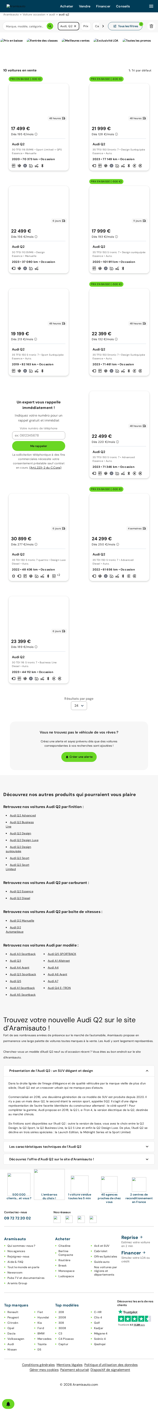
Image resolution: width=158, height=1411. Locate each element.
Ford (40, 1328)
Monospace (66, 1271)
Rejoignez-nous (18, 1256)
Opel (10, 1328)
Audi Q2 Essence (21, 891)
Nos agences (16, 1251)
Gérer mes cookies (44, 1370)
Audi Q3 (15, 961)
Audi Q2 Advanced (23, 815)
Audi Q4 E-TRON (59, 988)
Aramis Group (17, 1283)
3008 (62, 1328)
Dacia (11, 1333)
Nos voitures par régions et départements (105, 1270)
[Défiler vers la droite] (103, 26)
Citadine (64, 1246)
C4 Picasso (66, 1339)
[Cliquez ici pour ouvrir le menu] (151, 6)
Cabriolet (100, 1251)
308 (61, 1323)
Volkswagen (15, 1339)
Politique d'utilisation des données (111, 1365)
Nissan (12, 1349)
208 (61, 1312)
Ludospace (66, 1276)
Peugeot (13, 1317)
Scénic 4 (100, 1339)
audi (52, 14)
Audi (10, 1344)
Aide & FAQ (15, 1262)
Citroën (12, 1323)
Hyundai (43, 1317)
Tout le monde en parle (23, 1267)
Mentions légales (70, 1365)
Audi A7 (53, 981)
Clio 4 (98, 1317)
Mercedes (44, 1339)
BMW (41, 1333)
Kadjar (98, 1328)
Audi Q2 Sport (19, 858)
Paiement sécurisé (74, 1370)
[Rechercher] (50, 26)
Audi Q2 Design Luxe (24, 840)
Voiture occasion (34, 14)
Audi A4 (53, 967)
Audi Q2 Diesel (20, 898)
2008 (62, 1317)
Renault (12, 1312)
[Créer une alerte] (8, 1404)
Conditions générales (38, 1365)
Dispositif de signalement (110, 1370)
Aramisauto (11, 14)
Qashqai (100, 1344)
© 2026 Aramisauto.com (79, 1384)
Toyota (42, 1344)
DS (39, 1349)
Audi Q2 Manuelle (22, 920)
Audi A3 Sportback (23, 954)
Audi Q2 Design (20, 833)
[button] (75, 26)
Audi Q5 (15, 981)
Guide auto (102, 1262)
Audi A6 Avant (57, 974)
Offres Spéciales (105, 1256)
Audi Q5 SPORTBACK (62, 954)
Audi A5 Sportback (23, 995)
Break (62, 1265)
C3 (60, 1333)
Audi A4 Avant (19, 967)
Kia (39, 1323)
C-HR (98, 1312)
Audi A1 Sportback (22, 988)
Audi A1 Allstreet (59, 961)
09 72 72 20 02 (17, 1218)
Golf (97, 1323)
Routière (64, 1260)
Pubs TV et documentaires (25, 1278)
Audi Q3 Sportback (23, 974)
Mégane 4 (101, 1333)
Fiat (40, 1312)
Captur (63, 1344)
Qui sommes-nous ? (21, 1246)
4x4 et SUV (102, 1246)
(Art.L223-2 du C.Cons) (45, 467)
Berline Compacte (65, 1253)
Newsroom (14, 1272)
